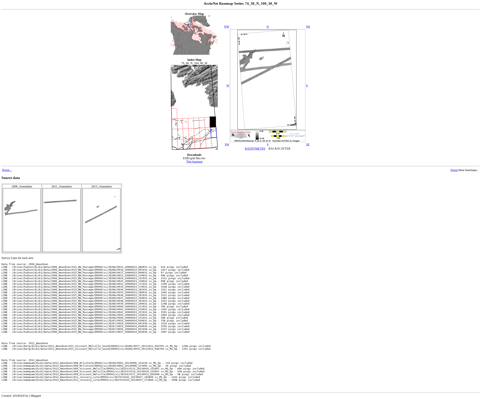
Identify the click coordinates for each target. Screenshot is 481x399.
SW (227, 144)
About (454, 170)
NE (308, 26)
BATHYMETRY (255, 148)
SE (308, 144)
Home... (7, 170)
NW (226, 26)
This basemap (194, 161)
